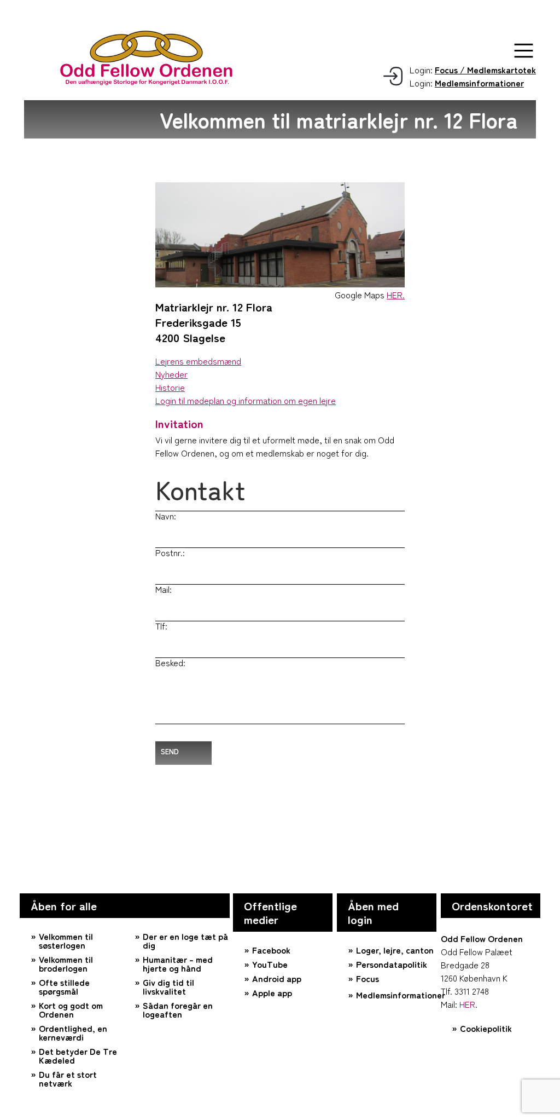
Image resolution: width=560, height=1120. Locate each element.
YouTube (270, 964)
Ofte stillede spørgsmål (64, 986)
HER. (396, 294)
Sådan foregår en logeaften (178, 1009)
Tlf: (161, 625)
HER (467, 1004)
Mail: (163, 589)
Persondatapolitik (391, 964)
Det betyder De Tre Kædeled (78, 1055)
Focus (367, 978)
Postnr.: (170, 552)
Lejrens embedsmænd (198, 360)
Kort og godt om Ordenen (71, 1009)
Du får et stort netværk (68, 1078)
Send (170, 751)
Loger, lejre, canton (395, 949)
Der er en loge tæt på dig (185, 940)
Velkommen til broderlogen (66, 963)
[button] (523, 50)
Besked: (170, 662)
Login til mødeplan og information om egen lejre (245, 400)
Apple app (272, 992)
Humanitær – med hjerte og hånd (178, 963)
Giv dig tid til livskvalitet (168, 986)
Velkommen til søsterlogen (66, 940)
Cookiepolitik (486, 1028)
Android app (276, 978)
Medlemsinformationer (396, 994)
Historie (170, 387)
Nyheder (171, 373)
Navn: (165, 515)
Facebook (271, 949)
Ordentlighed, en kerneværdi (73, 1032)
